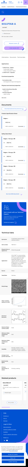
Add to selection (9, 126)
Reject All (12, 458)
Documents (13, 57)
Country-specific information (10, 434)
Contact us (5, 416)
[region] (13, 454)
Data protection (7, 427)
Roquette (4, 6)
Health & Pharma (10, 6)
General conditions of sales (9, 429)
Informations (5, 57)
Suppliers (5, 432)
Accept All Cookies (13, 454)
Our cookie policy (13, 450)
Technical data (21, 57)
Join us (5, 418)
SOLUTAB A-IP (7, 382)
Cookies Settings (13, 461)
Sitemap (5, 420)
